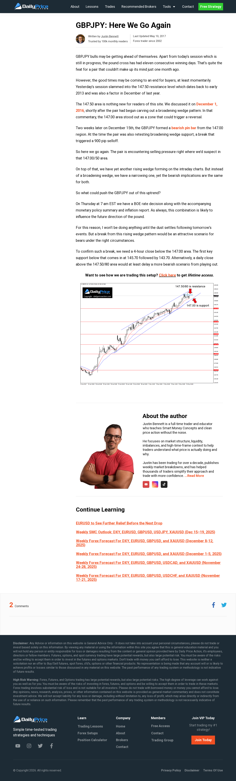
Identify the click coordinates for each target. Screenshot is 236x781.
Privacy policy (171, 770)
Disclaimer (192, 770)
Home (120, 726)
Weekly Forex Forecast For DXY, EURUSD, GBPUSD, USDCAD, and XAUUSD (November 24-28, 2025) (148, 564)
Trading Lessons (90, 726)
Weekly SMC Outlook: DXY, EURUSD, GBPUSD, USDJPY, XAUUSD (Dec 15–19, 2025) (145, 532)
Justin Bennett (110, 36)
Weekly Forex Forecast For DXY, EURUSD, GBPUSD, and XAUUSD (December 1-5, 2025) (149, 554)
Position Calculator (92, 740)
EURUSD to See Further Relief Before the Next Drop (119, 523)
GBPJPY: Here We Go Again (123, 25)
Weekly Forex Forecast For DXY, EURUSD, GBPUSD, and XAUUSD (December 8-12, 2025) (144, 543)
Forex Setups (88, 733)
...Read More (194, 476)
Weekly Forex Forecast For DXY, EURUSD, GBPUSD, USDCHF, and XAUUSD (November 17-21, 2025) (148, 577)
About (120, 733)
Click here (167, 275)
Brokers (122, 740)
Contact (122, 747)
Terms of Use (213, 770)
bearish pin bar (183, 128)
